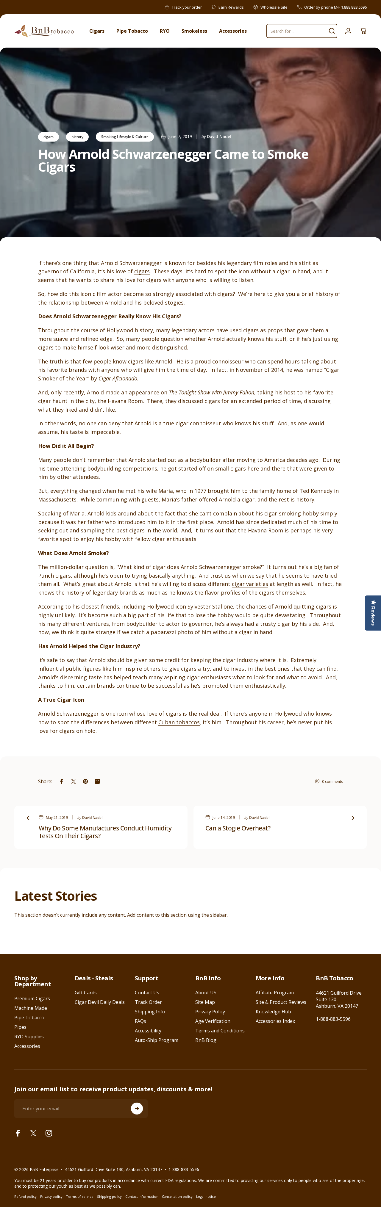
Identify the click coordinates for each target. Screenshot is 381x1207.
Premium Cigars (32, 998)
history (77, 136)
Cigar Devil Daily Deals (100, 1002)
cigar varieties (250, 583)
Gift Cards (86, 993)
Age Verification (212, 1021)
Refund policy (25, 1196)
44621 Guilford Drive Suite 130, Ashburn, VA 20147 (113, 1169)
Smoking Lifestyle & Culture (125, 136)
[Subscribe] (137, 1108)
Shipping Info (150, 1012)
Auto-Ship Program (156, 1040)
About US (205, 993)
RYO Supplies (29, 1037)
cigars (48, 136)
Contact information (141, 1196)
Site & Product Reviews (281, 1002)
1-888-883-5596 (333, 1019)
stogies (174, 302)
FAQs (140, 1021)
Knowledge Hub (273, 1012)
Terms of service (79, 1196)
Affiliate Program (275, 993)
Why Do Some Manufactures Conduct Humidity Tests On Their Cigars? (105, 832)
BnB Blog (205, 1040)
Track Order (148, 1002)
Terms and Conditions (220, 1031)
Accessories (27, 1046)
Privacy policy (51, 1196)
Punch (46, 575)
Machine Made (30, 1008)
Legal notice (206, 1196)
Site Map (205, 1002)
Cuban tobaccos (179, 722)
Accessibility (148, 1031)
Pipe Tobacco (29, 1018)
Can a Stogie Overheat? (237, 828)
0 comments (332, 781)
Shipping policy (109, 1196)
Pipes (20, 1027)
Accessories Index (275, 1021)
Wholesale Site (274, 7)
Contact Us (147, 993)
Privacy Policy (210, 1012)
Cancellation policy (177, 1196)
